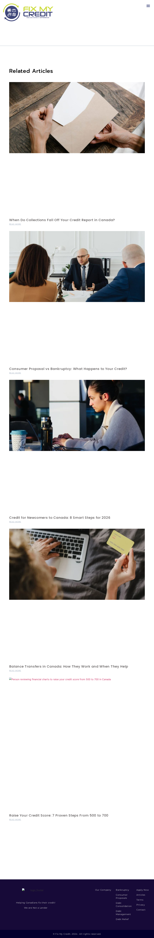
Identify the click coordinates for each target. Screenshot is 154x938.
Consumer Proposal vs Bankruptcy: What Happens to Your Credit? (68, 368)
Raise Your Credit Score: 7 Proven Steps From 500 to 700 (58, 815)
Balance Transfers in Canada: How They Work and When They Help (68, 666)
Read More (15, 224)
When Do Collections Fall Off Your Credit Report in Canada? (62, 220)
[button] (148, 6)
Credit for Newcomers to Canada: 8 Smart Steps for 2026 (59, 517)
